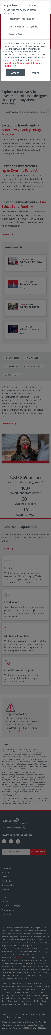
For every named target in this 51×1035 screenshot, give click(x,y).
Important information (22, 18)
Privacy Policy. (9, 66)
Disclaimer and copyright (23, 26)
